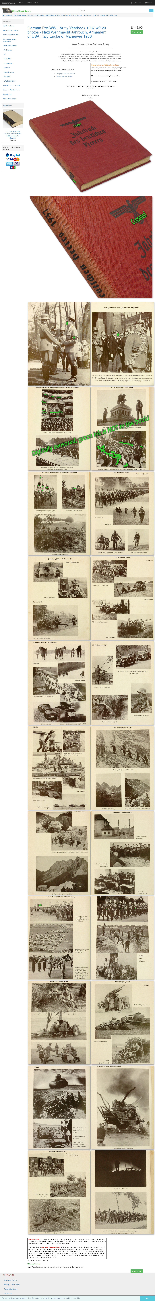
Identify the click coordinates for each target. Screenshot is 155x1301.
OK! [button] (147, 1298)
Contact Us (8, 1293)
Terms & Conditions (10, 1289)
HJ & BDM (7, 59)
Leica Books (7, 94)
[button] (137, 1298)
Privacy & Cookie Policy (12, 1284)
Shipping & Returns (10, 1280)
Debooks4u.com (8, 2)
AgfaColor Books (8, 26)
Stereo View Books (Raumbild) (9, 40)
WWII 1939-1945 (9, 81)
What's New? (7, 105)
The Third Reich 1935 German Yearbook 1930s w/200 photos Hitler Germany (13, 135)
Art (4, 54)
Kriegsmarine (8, 63)
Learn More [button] (77, 1298)
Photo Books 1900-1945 (11, 35)
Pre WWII (6, 76)
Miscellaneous (8, 72)
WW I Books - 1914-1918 (11, 85)
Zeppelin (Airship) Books (11, 90)
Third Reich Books (19, 15)
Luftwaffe (6, 68)
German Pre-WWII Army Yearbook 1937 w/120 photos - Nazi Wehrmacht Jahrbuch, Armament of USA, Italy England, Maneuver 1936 (72, 15)
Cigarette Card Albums (10, 30)
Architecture (7, 50)
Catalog (9, 15)
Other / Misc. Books (9, 99)
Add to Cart (137, 32)
